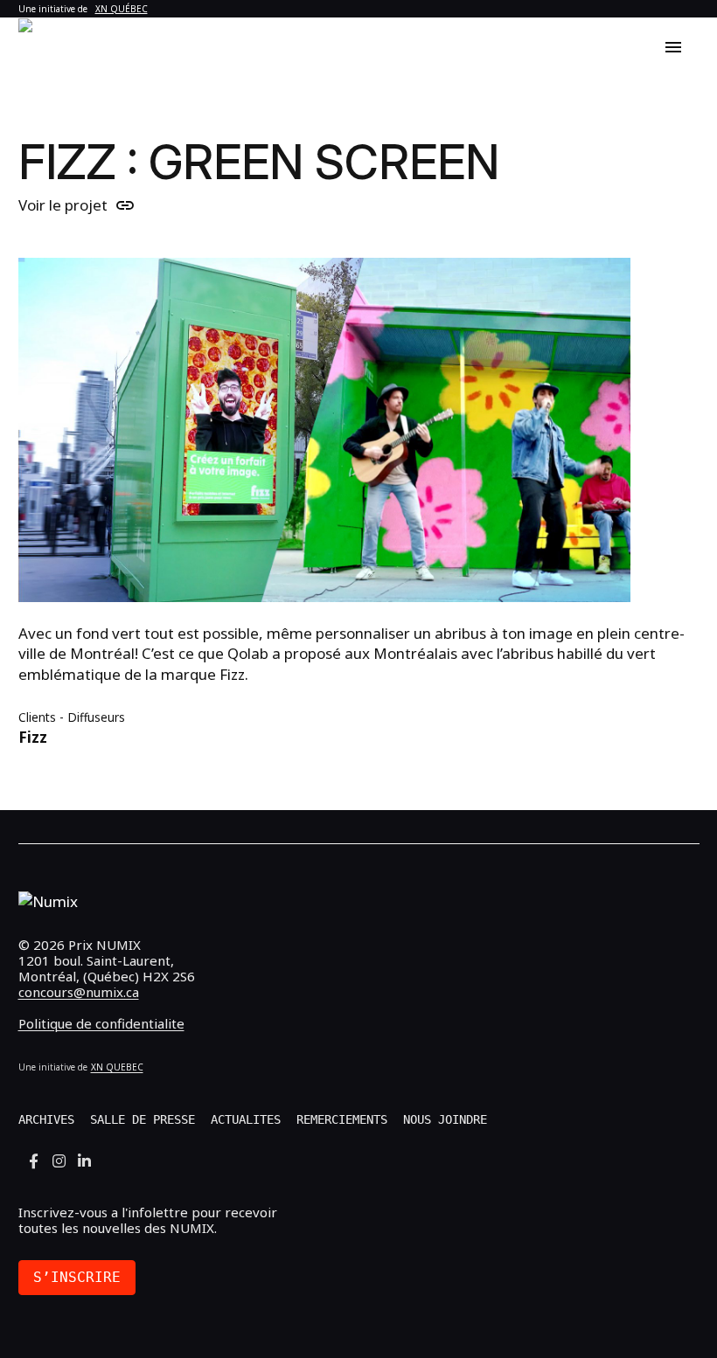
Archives (46, 1119)
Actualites (246, 1119)
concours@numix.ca (78, 992)
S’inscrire (77, 1277)
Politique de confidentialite (101, 1023)
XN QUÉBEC (121, 9)
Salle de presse (142, 1119)
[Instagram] (59, 1161)
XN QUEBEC (117, 1067)
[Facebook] (33, 1161)
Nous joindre (445, 1119)
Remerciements (341, 1119)
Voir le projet (77, 205)
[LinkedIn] (84, 1161)
